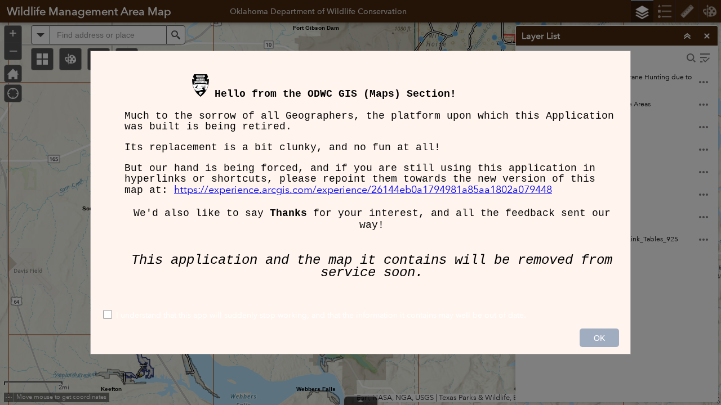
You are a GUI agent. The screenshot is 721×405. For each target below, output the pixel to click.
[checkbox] (360, 316)
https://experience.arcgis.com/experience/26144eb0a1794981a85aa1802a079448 (363, 189)
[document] (360, 177)
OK (599, 338)
